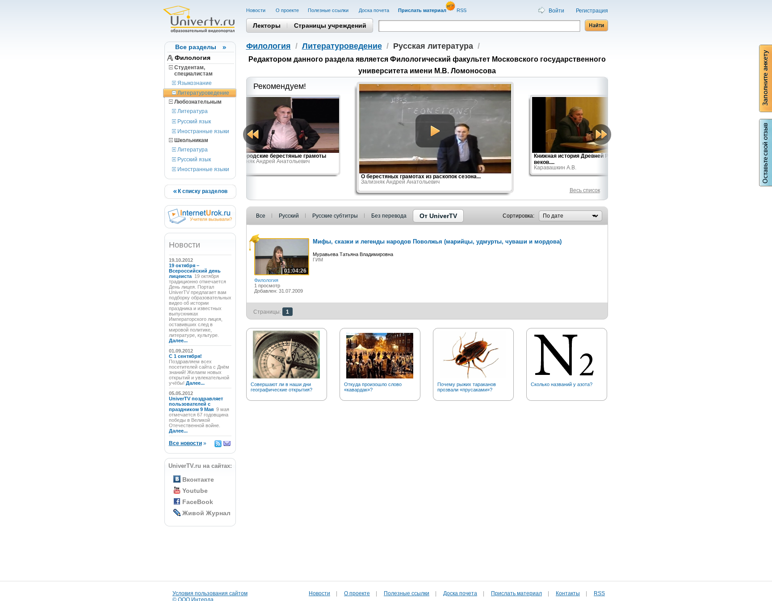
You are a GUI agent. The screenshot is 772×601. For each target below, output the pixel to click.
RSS (462, 10)
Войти (556, 11)
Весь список (585, 190)
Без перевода (389, 216)
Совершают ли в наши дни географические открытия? (281, 387)
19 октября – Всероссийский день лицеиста (195, 271)
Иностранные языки (202, 131)
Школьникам (190, 140)
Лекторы (267, 25)
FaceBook (197, 501)
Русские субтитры (335, 216)
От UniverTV (438, 215)
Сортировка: (518, 216)
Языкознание (194, 83)
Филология (192, 57)
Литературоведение (202, 93)
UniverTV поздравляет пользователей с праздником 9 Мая (196, 404)
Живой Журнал (206, 513)
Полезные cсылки (329, 10)
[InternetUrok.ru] (200, 222)
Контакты (568, 593)
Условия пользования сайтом (210, 593)
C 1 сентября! (186, 356)
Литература (192, 111)
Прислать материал (516, 593)
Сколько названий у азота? (561, 384)
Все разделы (195, 46)
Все (260, 216)
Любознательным (197, 102)
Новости (256, 10)
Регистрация (592, 11)
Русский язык (193, 121)
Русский (289, 216)
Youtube (195, 490)
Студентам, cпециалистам (191, 70)
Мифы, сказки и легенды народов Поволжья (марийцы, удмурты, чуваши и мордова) (437, 241)
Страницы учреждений (330, 25)
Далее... (178, 340)
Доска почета (374, 10)
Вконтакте (198, 479)
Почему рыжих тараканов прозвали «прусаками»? (466, 387)
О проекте (287, 10)
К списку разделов (201, 191)
